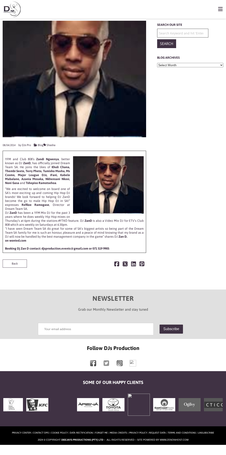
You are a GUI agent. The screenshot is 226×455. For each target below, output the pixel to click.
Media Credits (118, 432)
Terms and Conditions (182, 432)
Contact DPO (41, 432)
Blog (40, 145)
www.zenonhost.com (174, 439)
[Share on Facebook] (117, 265)
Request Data (157, 432)
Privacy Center (21, 432)
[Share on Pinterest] (142, 265)
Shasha (51, 145)
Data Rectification (81, 432)
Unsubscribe (206, 432)
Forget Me (101, 432)
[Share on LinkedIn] (133, 265)
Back (15, 263)
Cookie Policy (59, 432)
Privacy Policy (138, 432)
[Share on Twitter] (125, 265)
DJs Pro (26, 145)
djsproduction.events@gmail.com (64, 248)
